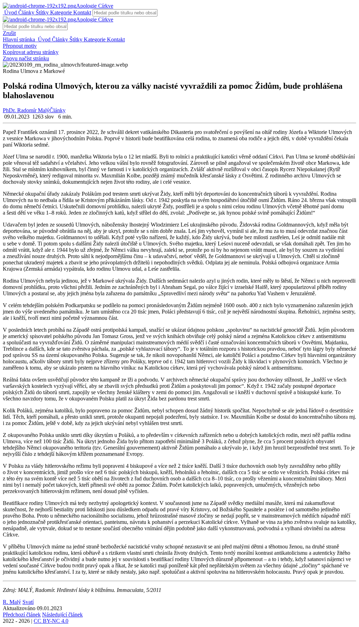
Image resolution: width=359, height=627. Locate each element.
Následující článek (62, 615)
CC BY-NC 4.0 (51, 621)
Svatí (28, 602)
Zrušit (9, 33)
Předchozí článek (22, 615)
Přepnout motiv (20, 46)
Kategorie (60, 12)
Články (25, 12)
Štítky (41, 12)
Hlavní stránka (19, 39)
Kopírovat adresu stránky (31, 52)
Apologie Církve (94, 6)
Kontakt (81, 12)
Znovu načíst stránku (26, 58)
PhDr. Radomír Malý (26, 110)
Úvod (10, 12)
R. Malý (12, 602)
